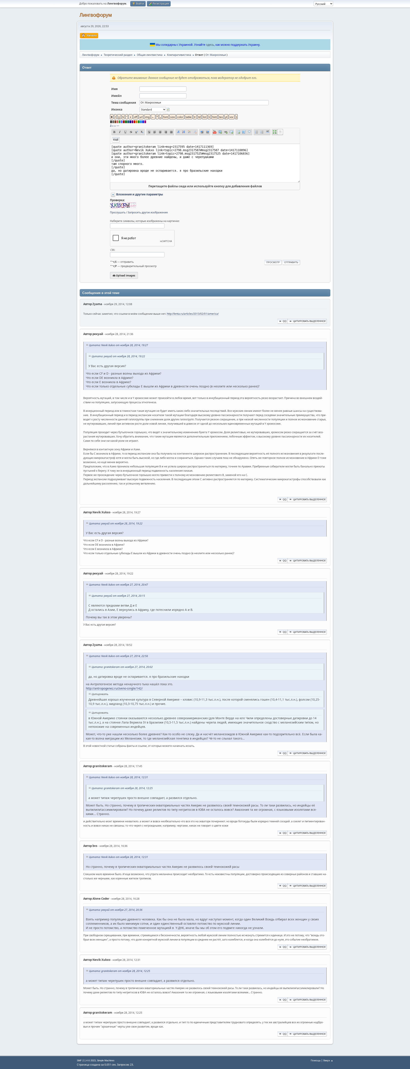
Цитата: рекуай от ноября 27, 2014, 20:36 (115, 910)
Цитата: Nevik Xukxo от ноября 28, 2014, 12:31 (118, 777)
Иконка (116, 109)
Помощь (316, 1060)
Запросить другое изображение (148, 212)
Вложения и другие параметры (139, 194)
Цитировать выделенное (309, 321)
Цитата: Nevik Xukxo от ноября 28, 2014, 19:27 (118, 345)
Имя (114, 89)
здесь (210, 45)
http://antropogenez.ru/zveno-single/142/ (114, 688)
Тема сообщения (123, 103)
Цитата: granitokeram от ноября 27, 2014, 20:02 (122, 667)
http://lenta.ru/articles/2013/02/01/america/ (193, 314)
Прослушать (118, 212)
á (110, 126)
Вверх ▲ (328, 1060)
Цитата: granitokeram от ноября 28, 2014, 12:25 (122, 788)
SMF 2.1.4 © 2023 (86, 1060)
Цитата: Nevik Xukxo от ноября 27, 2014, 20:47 (118, 584)
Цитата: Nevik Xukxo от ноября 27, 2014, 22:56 (118, 656)
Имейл (116, 96)
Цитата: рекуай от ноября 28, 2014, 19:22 (118, 356)
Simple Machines (105, 1060)
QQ (285, 321)
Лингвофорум (95, 15)
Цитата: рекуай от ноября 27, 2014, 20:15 (118, 596)
